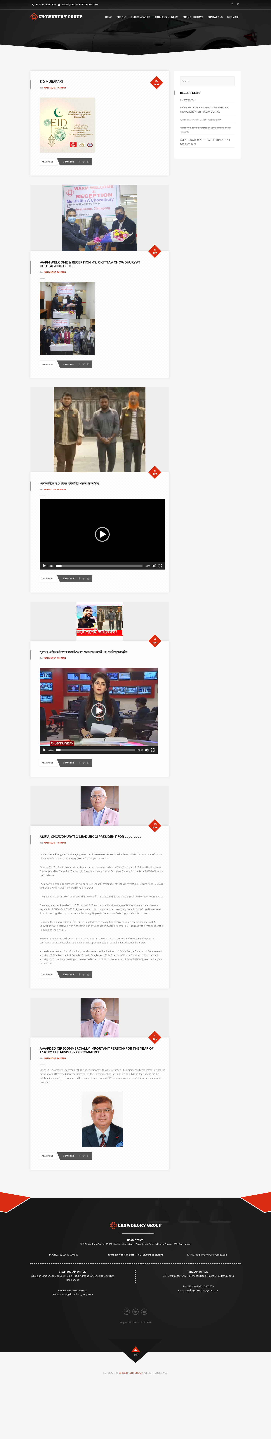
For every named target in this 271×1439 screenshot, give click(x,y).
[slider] (99, 566)
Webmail (232, 17)
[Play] (44, 566)
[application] (102, 534)
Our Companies (140, 17)
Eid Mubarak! (51, 82)
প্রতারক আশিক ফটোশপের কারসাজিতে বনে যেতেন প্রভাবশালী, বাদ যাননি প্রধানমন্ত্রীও (83, 652)
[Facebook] (79, 162)
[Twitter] (83, 162)
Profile (121, 17)
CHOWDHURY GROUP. (131, 1372)
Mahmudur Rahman (55, 88)
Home (108, 17)
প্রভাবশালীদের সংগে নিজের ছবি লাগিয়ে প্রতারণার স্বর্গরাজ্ (69, 483)
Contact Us (215, 17)
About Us (161, 17)
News (174, 17)
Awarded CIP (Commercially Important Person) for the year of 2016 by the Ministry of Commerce (97, 1050)
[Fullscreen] (160, 566)
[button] (102, 534)
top (136, 1355)
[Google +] (89, 162)
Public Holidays (193, 17)
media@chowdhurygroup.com (80, 4)
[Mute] (154, 566)
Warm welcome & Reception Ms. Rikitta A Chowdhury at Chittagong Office (90, 264)
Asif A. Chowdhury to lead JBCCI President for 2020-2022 (90, 837)
